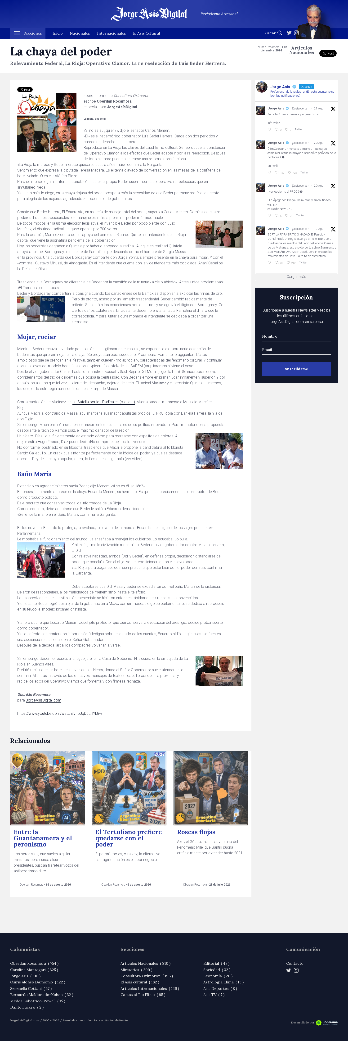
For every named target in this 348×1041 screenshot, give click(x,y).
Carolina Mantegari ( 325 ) (34, 969)
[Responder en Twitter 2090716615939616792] (270, 129)
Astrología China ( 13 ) (223, 982)
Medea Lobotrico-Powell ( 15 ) (37, 1001)
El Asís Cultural (146, 33)
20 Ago (318, 143)
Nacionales (80, 33)
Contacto (294, 963)
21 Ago (318, 108)
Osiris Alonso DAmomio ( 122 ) (37, 982)
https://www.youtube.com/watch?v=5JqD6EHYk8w (59, 713)
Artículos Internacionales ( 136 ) (149, 988)
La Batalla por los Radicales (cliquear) (103, 402)
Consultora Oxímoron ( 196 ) (146, 975)
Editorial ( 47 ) (216, 963)
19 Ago (318, 229)
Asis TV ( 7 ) (213, 994)
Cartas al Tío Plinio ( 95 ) (142, 994)
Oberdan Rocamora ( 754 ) (34, 963)
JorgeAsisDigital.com (43, 700)
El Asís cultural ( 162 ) (139, 982)
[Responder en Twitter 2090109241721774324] (270, 262)
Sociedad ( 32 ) (216, 969)
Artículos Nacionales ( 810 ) (145, 963)
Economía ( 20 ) (217, 975)
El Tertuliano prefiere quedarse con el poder (128, 838)
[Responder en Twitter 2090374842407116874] (270, 215)
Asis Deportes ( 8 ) (220, 988)
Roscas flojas (196, 832)
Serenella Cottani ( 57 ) (31, 988)
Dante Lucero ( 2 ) (27, 1007)
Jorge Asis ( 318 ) (25, 975)
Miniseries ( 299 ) (136, 969)
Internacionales (111, 33)
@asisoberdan (300, 108)
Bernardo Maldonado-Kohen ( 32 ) (41, 994)
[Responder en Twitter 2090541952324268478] (270, 172)
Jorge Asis (276, 108)
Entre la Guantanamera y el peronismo (43, 838)
